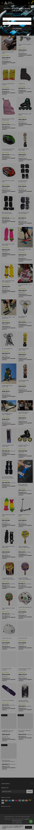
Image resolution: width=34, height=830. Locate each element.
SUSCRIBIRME (17, 28)
